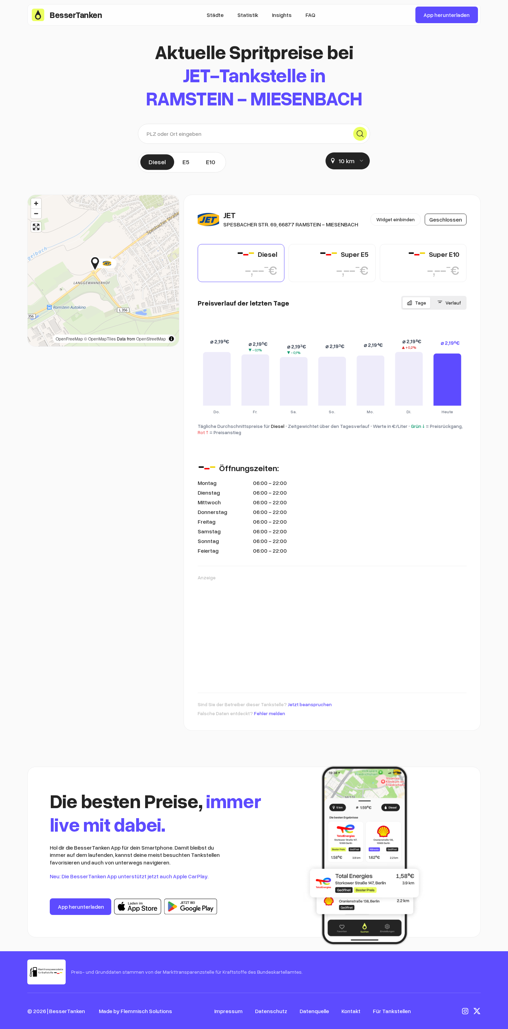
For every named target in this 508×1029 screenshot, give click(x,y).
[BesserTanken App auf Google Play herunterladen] (190, 907)
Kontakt (350, 1011)
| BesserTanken (66, 1011)
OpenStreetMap (151, 339)
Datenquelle (314, 1011)
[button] (116, 263)
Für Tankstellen (392, 1011)
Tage (420, 303)
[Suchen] (360, 134)
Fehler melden (269, 713)
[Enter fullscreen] (36, 227)
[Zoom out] (36, 213)
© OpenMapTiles (100, 339)
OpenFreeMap (69, 339)
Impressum (228, 1011)
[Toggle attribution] (171, 339)
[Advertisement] (332, 633)
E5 (185, 162)
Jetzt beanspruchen (310, 704)
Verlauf (453, 303)
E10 (210, 162)
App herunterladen (447, 14)
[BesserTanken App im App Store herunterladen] (137, 907)
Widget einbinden (395, 219)
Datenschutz (271, 1011)
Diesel (157, 162)
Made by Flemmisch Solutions (135, 1011)
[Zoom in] (36, 203)
